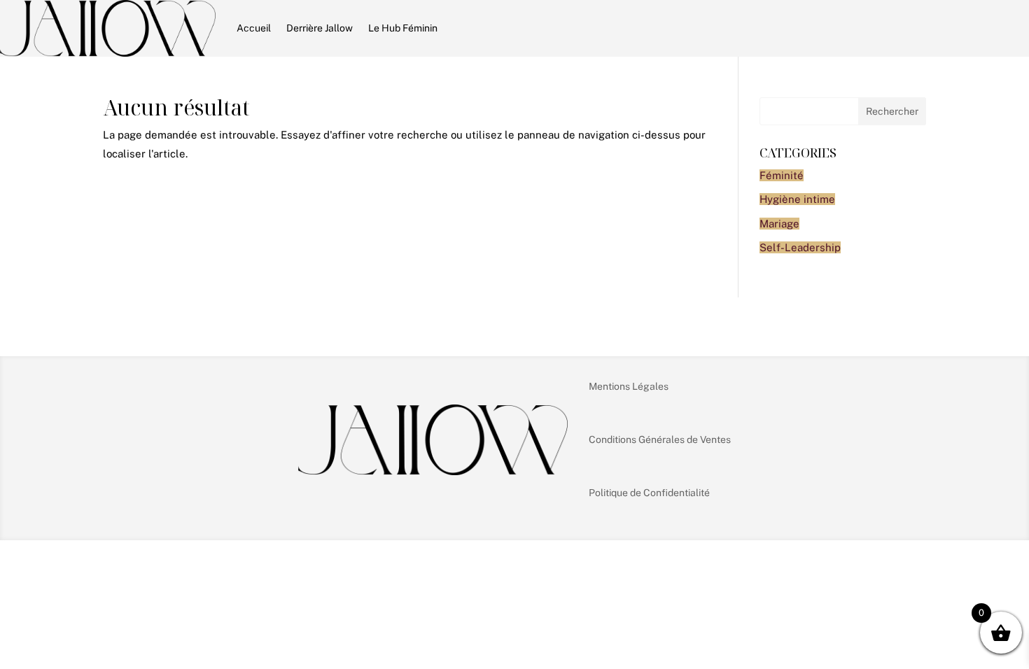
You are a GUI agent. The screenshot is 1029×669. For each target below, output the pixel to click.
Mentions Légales (628, 386)
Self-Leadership (800, 247)
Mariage (779, 224)
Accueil (254, 28)
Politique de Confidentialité (649, 492)
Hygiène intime (797, 199)
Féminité (782, 175)
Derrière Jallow (319, 28)
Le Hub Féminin (403, 28)
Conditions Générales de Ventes (660, 439)
